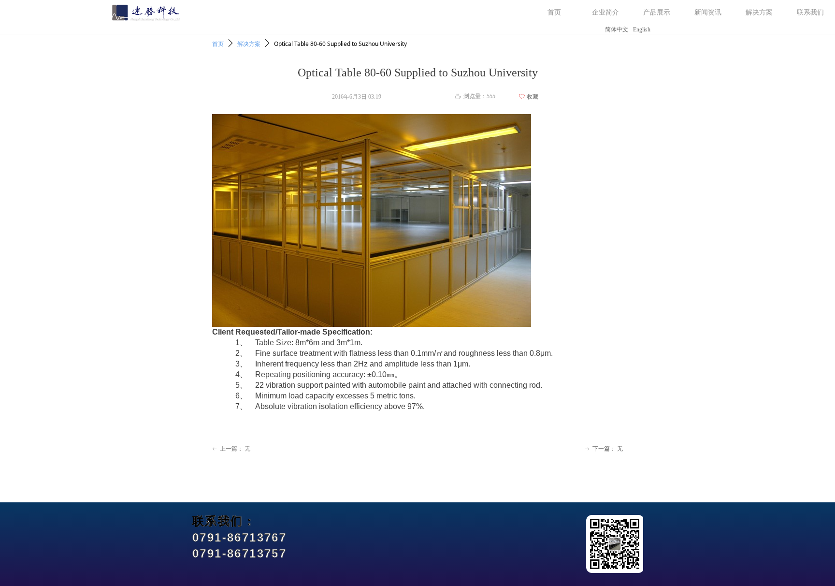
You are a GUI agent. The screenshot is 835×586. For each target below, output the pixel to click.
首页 (218, 44)
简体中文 (616, 29)
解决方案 (248, 44)
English (641, 29)
